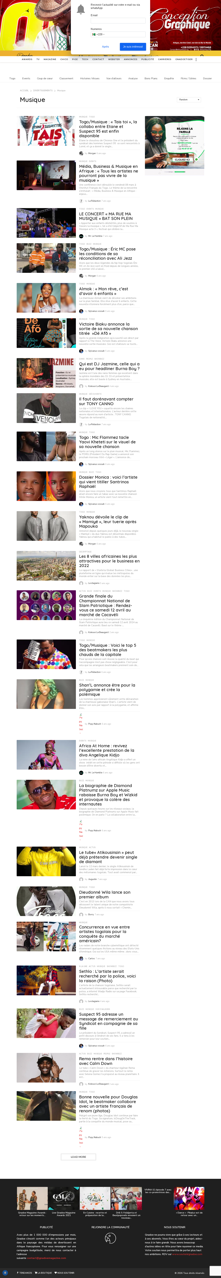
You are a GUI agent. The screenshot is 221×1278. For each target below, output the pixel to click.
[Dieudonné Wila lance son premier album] (46, 901)
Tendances (25, 1273)
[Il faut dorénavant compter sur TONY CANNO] (46, 408)
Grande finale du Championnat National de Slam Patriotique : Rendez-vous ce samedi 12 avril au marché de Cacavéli (105, 605)
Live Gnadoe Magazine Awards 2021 (63, 1214)
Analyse (133, 78)
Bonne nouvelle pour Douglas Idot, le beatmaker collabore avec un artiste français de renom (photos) (108, 1103)
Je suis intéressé (133, 46)
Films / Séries (188, 78)
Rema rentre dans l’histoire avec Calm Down (106, 1061)
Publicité (147, 59)
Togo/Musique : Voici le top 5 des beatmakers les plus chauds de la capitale (107, 650)
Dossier (207, 78)
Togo (12, 78)
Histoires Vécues (89, 78)
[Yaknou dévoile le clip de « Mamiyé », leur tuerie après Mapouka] (46, 526)
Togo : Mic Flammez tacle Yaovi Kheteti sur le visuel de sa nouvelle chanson (107, 442)
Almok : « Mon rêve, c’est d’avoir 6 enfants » (103, 291)
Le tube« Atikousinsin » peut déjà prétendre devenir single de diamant (108, 857)
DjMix (81, 359)
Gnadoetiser (184, 59)
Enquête (169, 78)
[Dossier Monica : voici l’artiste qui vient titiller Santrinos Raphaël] (46, 486)
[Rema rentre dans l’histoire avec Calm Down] (46, 1068)
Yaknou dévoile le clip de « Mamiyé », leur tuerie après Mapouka (107, 521)
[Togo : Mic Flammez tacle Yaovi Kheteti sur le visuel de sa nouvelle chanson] (46, 446)
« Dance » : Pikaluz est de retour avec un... (189, 1214)
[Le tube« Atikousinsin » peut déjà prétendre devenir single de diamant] (46, 861)
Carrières (164, 59)
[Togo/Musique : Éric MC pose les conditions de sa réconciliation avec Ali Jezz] (46, 258)
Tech (85, 59)
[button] (196, 59)
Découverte (95, 394)
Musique (83, 117)
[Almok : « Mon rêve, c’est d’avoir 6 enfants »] (46, 298)
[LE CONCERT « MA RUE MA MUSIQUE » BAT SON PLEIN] (46, 223)
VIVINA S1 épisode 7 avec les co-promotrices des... (157, 1191)
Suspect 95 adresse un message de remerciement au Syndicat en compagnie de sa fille (108, 1021)
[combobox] (98, 34)
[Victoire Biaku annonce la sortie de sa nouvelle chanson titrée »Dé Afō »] (46, 333)
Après (105, 46)
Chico (64, 59)
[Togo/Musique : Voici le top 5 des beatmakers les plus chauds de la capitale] (46, 654)
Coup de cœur (45, 78)
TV (38, 59)
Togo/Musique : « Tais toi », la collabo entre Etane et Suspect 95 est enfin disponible (108, 128)
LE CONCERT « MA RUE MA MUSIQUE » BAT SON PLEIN (106, 216)
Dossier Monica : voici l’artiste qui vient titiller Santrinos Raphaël (108, 481)
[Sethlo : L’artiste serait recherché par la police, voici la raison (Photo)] (46, 980)
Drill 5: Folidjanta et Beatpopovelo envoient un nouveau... (126, 1215)
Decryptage (85, 552)
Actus (82, 591)
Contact (98, 59)
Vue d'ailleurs (102, 1009)
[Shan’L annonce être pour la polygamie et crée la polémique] (46, 694)
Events (26, 78)
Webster (114, 59)
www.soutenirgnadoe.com (187, 1254)
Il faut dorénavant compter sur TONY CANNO (106, 401)
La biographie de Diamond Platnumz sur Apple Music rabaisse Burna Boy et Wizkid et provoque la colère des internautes (108, 795)
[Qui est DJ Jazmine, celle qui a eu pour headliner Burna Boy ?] (46, 373)
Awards (27, 59)
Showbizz (99, 359)
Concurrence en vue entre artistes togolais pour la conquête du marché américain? (104, 934)
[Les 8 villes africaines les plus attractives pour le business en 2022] (46, 566)
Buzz (89, 244)
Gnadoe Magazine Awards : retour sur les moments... (32, 1214)
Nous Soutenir (65, 1273)
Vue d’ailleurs (114, 78)
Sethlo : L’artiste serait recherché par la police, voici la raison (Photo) (107, 976)
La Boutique (44, 1273)
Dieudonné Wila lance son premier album (104, 894)
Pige (75, 59)
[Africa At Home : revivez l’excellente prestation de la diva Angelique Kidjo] (46, 755)
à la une (83, 966)
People (89, 359)
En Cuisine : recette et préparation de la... (95, 1214)
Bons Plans (150, 78)
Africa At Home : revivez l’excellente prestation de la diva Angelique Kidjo (106, 750)
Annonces (130, 59)
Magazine (50, 59)
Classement (66, 78)
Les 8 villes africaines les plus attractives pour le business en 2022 (109, 561)
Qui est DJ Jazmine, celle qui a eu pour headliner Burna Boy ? (109, 366)
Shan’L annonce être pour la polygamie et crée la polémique (107, 689)
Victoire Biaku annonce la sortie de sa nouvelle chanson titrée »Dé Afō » (108, 328)
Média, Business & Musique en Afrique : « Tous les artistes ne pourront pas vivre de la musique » (108, 173)
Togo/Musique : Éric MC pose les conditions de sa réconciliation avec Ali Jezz (107, 253)
